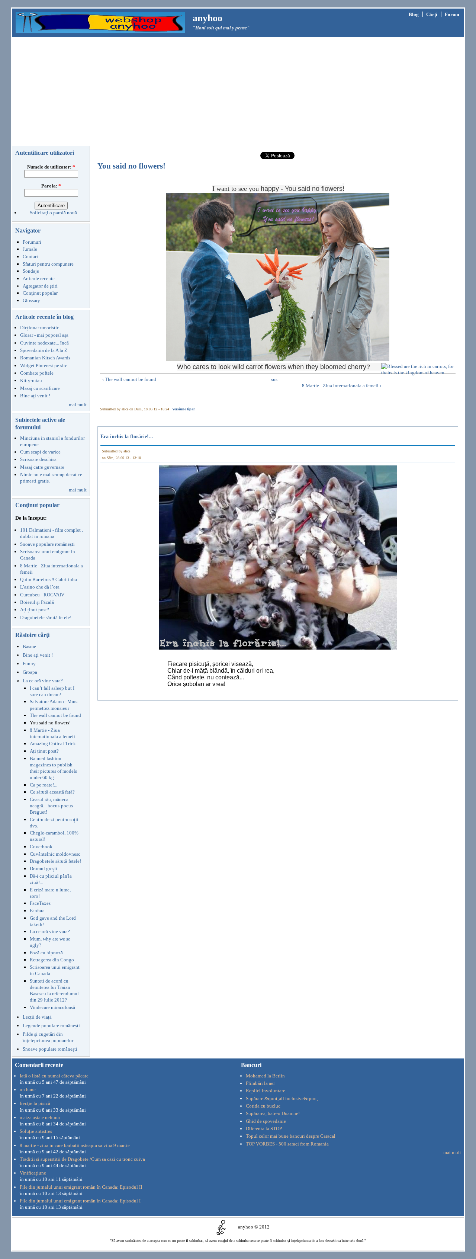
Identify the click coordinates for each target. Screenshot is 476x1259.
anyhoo (207, 18)
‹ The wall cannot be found (129, 379)
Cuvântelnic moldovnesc (55, 854)
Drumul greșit (43, 868)
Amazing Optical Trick (53, 743)
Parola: (51, 186)
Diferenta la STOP (264, 1128)
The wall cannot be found (55, 715)
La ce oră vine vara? (43, 680)
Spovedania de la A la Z (43, 350)
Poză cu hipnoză (46, 952)
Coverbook (41, 846)
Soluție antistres (36, 1131)
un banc (28, 1089)
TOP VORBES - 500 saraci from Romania (287, 1144)
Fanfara (37, 910)
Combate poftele (37, 373)
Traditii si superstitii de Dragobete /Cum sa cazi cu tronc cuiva (82, 1159)
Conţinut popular (40, 293)
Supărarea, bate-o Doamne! (273, 1113)
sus (274, 379)
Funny (29, 663)
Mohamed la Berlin (265, 1076)
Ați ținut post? (34, 609)
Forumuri (32, 242)
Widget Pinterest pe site (43, 365)
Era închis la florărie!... (126, 436)
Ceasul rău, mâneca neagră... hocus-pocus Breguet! (51, 806)
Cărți (431, 14)
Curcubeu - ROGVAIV (42, 595)
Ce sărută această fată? (52, 792)
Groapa (30, 672)
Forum (452, 14)
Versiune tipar (183, 409)
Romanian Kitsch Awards (45, 358)
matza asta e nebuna (40, 1117)
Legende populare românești (51, 1025)
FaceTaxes (40, 903)
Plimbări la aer (260, 1083)
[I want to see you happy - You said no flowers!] (278, 277)
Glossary (31, 300)
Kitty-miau (31, 380)
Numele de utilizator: (51, 167)
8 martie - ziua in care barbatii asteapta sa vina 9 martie (75, 1145)
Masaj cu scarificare (40, 388)
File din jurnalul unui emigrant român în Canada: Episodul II (81, 1187)
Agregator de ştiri (40, 286)
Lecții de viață (37, 1017)
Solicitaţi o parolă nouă (53, 212)
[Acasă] (100, 22)
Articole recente (39, 278)
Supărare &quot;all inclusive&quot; (282, 1098)
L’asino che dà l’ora (40, 587)
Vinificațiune (33, 1173)
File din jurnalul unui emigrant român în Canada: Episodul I (80, 1201)
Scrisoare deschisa (38, 459)
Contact (31, 256)
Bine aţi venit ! (35, 395)
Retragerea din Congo (52, 959)
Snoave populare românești (47, 544)
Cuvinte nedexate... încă (44, 343)
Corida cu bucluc (263, 1106)
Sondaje (31, 271)
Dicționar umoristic (39, 327)
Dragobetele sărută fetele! (45, 617)
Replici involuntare (265, 1090)
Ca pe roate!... (43, 785)
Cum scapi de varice (40, 452)
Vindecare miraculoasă (52, 1007)
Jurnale (30, 249)
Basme (29, 646)
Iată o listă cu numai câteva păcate (54, 1076)
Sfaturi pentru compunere (48, 264)
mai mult (78, 404)
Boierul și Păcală (37, 602)
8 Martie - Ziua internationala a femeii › (341, 385)
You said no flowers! (50, 722)
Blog (414, 14)
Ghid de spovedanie (266, 1121)
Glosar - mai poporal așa (44, 335)
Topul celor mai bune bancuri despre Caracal (290, 1136)
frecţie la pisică (35, 1103)
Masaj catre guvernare (42, 467)
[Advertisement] (238, 93)
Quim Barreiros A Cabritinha (48, 579)
